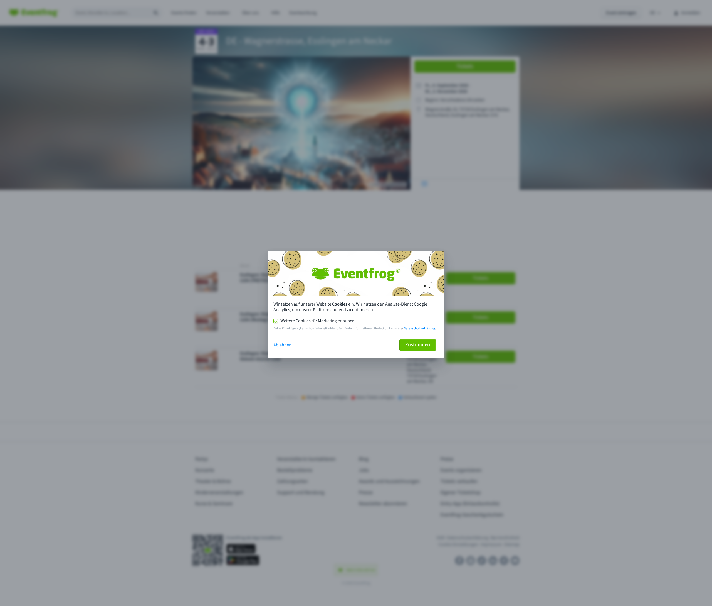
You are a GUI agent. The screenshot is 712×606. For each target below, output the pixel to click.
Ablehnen (282, 345)
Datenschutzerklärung (419, 328)
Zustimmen (417, 344)
